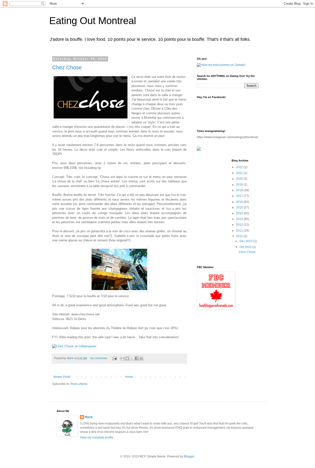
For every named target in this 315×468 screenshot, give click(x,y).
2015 (240, 207)
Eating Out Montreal (92, 20)
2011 (240, 230)
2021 (240, 173)
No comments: (99, 358)
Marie (89, 417)
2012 (240, 224)
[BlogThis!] (127, 358)
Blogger (189, 456)
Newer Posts (61, 377)
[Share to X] (131, 358)
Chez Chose (67, 67)
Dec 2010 (246, 241)
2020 (240, 178)
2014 (240, 213)
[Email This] (122, 358)
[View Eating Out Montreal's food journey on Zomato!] (221, 65)
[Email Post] (114, 358)
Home (129, 377)
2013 (240, 219)
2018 (240, 190)
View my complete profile (96, 437)
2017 (240, 196)
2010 (240, 236)
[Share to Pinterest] (141, 358)
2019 (240, 184)
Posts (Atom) (78, 384)
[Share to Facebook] (136, 358)
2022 (240, 167)
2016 (240, 202)
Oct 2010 (245, 247)
